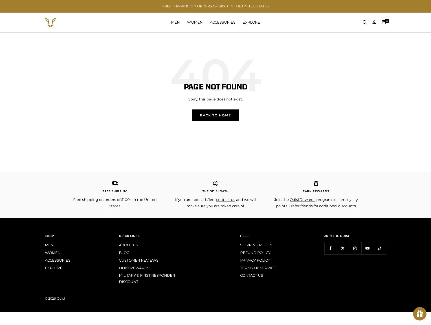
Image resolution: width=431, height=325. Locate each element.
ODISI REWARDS (134, 268)
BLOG (124, 253)
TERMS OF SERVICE (258, 268)
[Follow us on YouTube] (367, 248)
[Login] (374, 22)
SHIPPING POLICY (256, 245)
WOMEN (195, 22)
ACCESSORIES (222, 22)
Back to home (215, 115)
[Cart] (384, 22)
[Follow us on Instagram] (355, 248)
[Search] (365, 22)
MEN (175, 22)
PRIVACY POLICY (255, 260)
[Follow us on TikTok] (380, 248)
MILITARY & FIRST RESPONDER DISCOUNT (147, 278)
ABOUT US (128, 245)
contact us (225, 200)
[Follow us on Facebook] (330, 248)
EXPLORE (251, 22)
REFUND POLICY (255, 253)
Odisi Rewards (302, 200)
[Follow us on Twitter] (343, 248)
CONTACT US (251, 275)
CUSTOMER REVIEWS (138, 260)
